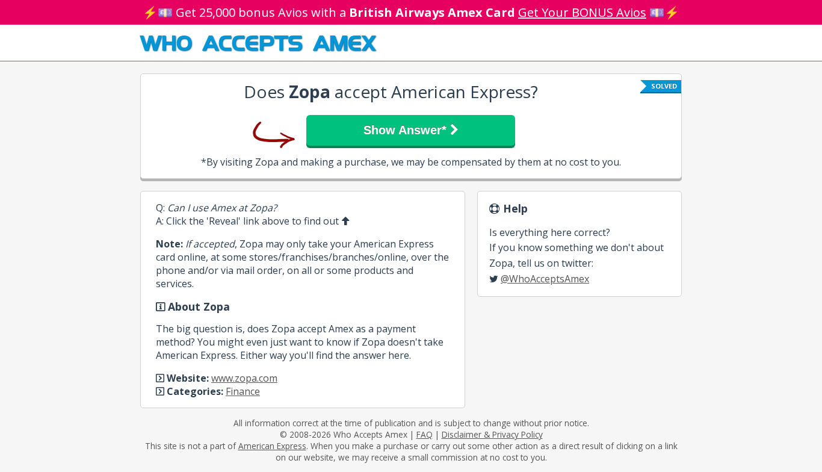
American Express (272, 446)
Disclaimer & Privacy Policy (492, 434)
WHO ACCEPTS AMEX (257, 42)
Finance (243, 391)
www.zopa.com (244, 378)
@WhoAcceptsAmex (545, 278)
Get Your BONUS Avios (582, 12)
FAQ (424, 434)
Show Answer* (406, 130)
